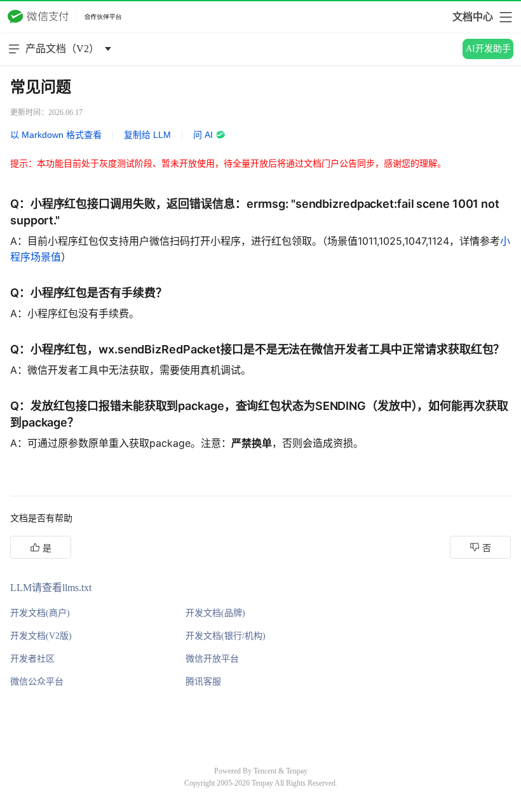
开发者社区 (32, 659)
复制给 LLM (147, 135)
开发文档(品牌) (215, 613)
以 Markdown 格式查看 (56, 135)
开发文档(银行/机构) (226, 636)
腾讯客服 (203, 681)
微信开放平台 (212, 659)
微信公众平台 (37, 681)
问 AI (203, 135)
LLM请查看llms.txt (50, 587)
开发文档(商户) (40, 613)
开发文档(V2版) (41, 636)
